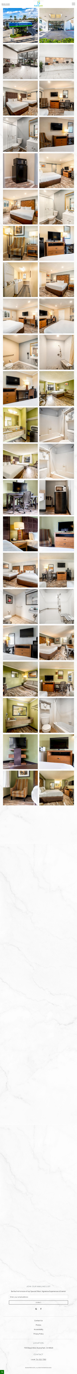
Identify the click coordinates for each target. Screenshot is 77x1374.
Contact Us (38, 1320)
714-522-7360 (41, 1359)
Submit (38, 1302)
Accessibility (38, 1329)
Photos (38, 1325)
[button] (73, 4)
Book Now (6, 4)
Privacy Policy (39, 1334)
